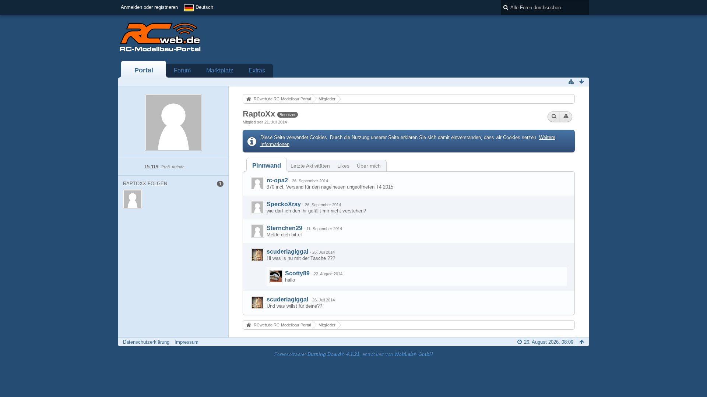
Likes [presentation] (343, 166)
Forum (182, 70)
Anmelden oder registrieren (149, 7)
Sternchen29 (284, 228)
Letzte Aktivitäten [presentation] (310, 166)
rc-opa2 (277, 180)
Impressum (186, 342)
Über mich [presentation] (369, 166)
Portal (143, 70)
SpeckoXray (284, 204)
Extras (257, 70)
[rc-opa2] (257, 183)
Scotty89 (297, 273)
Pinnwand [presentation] (266, 165)
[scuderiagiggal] (257, 254)
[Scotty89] (275, 276)
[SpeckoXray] (257, 207)
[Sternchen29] (257, 231)
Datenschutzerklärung (146, 342)
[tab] (266, 165)
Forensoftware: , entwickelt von (353, 354)
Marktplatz (219, 70)
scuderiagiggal (287, 251)
